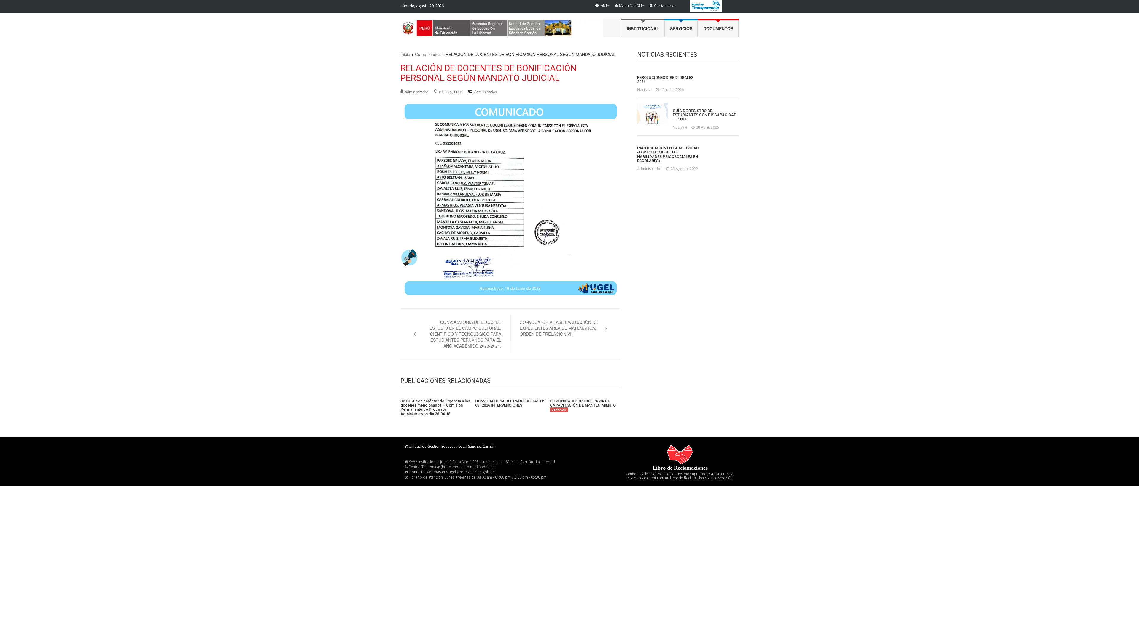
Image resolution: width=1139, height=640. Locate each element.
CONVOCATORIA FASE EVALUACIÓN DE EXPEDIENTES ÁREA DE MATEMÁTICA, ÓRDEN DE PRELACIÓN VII (559, 328)
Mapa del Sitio (631, 5)
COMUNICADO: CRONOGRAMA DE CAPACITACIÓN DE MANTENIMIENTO (583, 405)
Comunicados (428, 54)
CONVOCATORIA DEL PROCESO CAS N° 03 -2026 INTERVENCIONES (509, 403)
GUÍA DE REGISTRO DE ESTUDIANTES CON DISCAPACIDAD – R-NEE (704, 115)
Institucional (643, 28)
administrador (416, 92)
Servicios (681, 28)
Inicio (604, 5)
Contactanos (665, 5)
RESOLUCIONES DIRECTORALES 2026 (665, 80)
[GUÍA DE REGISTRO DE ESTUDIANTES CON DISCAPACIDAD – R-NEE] (652, 113)
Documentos (718, 28)
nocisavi (644, 89)
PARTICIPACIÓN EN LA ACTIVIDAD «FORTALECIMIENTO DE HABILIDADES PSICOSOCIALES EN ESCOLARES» (668, 154)
